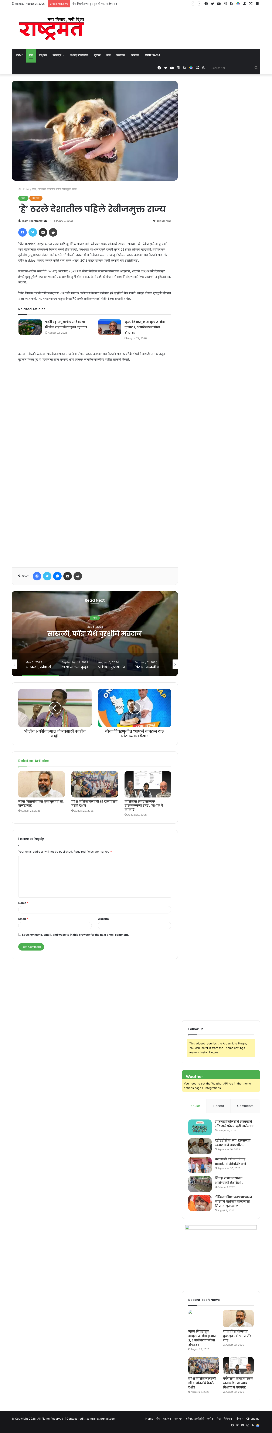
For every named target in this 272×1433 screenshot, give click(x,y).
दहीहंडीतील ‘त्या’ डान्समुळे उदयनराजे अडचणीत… (233, 1142)
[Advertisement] (94, 468)
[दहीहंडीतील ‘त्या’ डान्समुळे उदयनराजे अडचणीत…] (200, 1146)
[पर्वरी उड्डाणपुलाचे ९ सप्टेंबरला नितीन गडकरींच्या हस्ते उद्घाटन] (30, 327)
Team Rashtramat (32, 220)
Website (103, 918)
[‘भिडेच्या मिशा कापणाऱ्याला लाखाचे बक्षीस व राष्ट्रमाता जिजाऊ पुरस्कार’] (200, 1203)
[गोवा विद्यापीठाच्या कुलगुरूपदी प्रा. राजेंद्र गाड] (41, 784)
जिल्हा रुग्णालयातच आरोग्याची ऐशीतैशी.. (229, 1180)
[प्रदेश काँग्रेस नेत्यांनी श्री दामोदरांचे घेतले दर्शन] (94, 784)
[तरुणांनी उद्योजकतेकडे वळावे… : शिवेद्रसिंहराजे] (200, 1165)
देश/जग (43, 55)
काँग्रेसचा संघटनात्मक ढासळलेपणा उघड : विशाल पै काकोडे (144, 805)
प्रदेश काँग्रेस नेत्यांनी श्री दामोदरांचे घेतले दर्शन (96, 3)
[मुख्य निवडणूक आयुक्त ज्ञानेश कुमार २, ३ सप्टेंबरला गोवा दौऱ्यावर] (109, 327)
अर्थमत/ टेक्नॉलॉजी (79, 55)
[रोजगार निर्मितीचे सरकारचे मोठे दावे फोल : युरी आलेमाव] (200, 1127)
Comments (245, 1106)
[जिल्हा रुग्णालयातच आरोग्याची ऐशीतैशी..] (200, 1184)
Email (23, 918)
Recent (218, 1106)
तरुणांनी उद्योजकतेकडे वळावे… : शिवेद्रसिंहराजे (230, 1161)
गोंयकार (135, 55)
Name (23, 903)
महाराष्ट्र (57, 55)
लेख (108, 55)
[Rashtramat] (51, 28)
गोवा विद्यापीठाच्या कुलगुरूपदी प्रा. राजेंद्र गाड (41, 803)
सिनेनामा (120, 55)
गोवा (31, 55)
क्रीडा (97, 55)
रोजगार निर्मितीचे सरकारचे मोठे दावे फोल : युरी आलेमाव (234, 1123)
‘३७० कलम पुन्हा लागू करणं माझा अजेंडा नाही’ (95, 633)
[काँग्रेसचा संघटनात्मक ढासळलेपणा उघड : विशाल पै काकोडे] (148, 784)
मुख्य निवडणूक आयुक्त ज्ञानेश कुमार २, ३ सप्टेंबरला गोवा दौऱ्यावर (145, 327)
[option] (95, 633)
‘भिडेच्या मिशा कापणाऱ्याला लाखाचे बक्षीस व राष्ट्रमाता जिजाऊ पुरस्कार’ (233, 1201)
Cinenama (152, 55)
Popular (194, 1106)
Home (19, 55)
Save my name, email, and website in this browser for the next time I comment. (75, 934)
